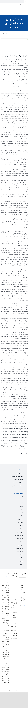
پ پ (9, 443)
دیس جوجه (4, 432)
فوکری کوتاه (26, 440)
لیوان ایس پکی (21, 441)
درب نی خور (21, 431)
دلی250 (3, 431)
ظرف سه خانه (12, 437)
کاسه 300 (4, 446)
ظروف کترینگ (20, 551)
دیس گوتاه (26, 434)
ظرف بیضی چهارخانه (19, 437)
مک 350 (23, 443)
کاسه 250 (8, 446)
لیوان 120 (6, 440)
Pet (25, 426)
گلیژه (16, 448)
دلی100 (12, 431)
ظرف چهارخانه (18, 438)
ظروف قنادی (20, 538)
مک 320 (26, 443)
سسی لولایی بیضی (13, 434)
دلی (22, 512)
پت (6, 443)
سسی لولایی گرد (6, 434)
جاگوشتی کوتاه (5, 428)
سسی (23, 434)
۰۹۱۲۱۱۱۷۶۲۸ (14, 630)
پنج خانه (4, 443)
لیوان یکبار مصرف (4, 441)
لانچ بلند (22, 440)
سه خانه (22, 435)
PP (22, 499)
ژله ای (21, 564)
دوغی (21, 432)
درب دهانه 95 (25, 431)
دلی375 (26, 432)
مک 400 (20, 443)
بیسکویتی (21, 506)
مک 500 (17, 443)
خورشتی (26, 429)
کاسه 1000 (12, 446)
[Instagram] (21, 603)
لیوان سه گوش (15, 441)
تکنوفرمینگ (16, 428)
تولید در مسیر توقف (18, 472)
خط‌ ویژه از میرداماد (18, 479)
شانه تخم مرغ (20, 522)
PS (22, 502)
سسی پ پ (26, 435)
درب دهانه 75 (3, 429)
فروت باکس (9, 438)
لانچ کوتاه (14, 440)
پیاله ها (21, 561)
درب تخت (12, 429)
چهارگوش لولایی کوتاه (19, 446)
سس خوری (20, 519)
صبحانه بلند (10, 435)
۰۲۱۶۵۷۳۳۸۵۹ (13, 620)
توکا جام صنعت (20, 428)
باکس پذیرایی (19, 426)
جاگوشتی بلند (10, 428)
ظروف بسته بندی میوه (18, 528)
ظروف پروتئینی (19, 544)
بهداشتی (15, 426)
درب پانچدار (16, 431)
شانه (19, 435)
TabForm (5, 690)
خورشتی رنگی (22, 429)
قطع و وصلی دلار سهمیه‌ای (17, 476)
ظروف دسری (20, 532)
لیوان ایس (26, 441)
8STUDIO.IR (22, 690)
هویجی (11, 443)
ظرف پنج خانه (23, 438)
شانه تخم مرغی (15, 435)
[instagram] (0, 1)
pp (26, 426)
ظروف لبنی (20, 541)
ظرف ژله (13, 438)
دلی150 (9, 431)
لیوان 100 (10, 440)
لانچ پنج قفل (18, 440)
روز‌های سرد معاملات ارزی (17, 485)
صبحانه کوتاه (5, 435)
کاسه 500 (26, 448)
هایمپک (14, 443)
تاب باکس (11, 426)
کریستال (18, 448)
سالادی (21, 515)
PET (22, 496)
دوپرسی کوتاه (12, 432)
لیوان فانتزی (10, 441)
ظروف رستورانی (19, 535)
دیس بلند (7, 432)
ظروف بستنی (20, 525)
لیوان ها (21, 557)
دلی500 (23, 432)
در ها (22, 509)
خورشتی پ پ (16, 429)
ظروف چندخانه (19, 548)
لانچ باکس (21, 554)
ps (27, 426)
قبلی (6, 33)
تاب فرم (7, 426)
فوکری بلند (5, 438)
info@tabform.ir (14, 638)
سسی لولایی (19, 434)
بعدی (3, 33)
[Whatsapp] (23, 603)
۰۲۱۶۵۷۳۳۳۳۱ (13, 617)
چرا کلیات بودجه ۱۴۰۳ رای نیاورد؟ (15, 482)
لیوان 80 (2, 440)
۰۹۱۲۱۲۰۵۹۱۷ (14, 626)
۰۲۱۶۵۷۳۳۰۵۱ (13, 619)
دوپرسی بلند (17, 432)
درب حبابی (8, 429)
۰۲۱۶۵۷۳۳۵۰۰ (13, 615)
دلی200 (6, 431)
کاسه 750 (22, 448)
